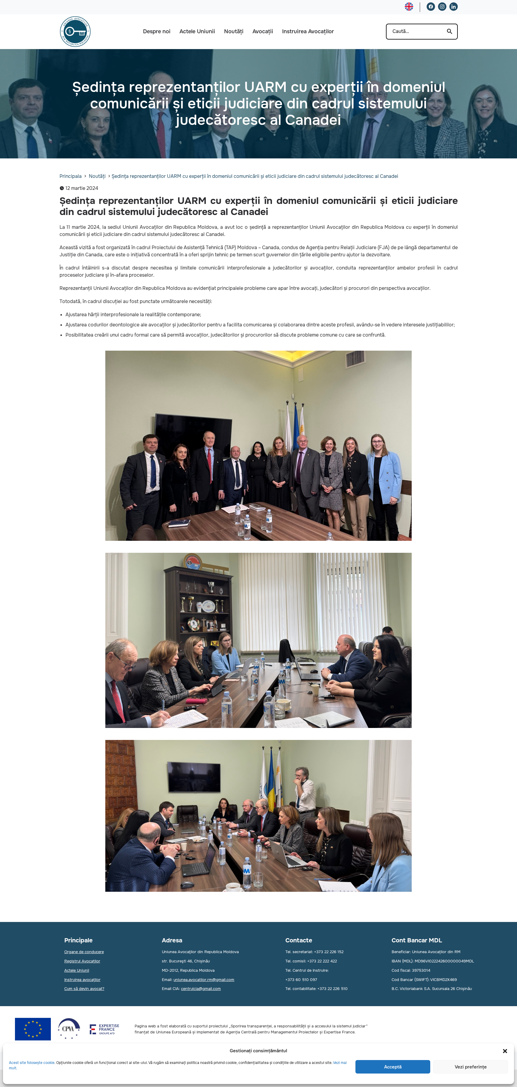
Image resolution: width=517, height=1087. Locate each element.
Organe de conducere (84, 951)
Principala (71, 176)
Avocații (263, 31)
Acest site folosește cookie (31, 1062)
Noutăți (234, 31)
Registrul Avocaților (82, 961)
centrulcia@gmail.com (201, 988)
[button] (505, 1051)
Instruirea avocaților (82, 979)
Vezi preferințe (471, 1067)
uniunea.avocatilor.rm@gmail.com (204, 979)
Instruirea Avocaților (308, 31)
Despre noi (157, 31)
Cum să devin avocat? (84, 988)
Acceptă (393, 1067)
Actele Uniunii (197, 31)
